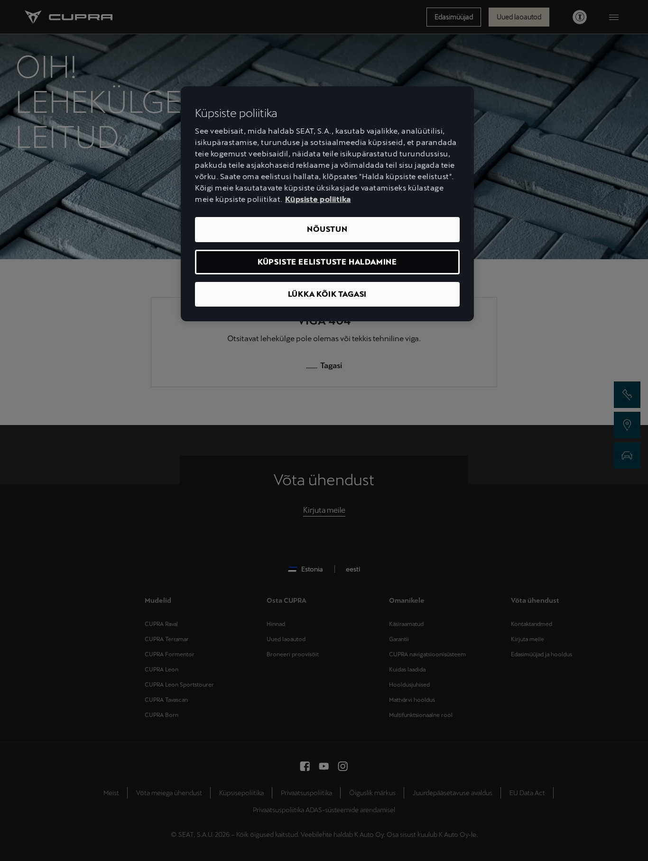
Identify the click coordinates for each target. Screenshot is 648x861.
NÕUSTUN (327, 229)
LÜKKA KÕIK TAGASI (327, 294)
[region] (327, 204)
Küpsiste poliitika (318, 199)
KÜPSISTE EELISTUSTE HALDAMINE (327, 261)
